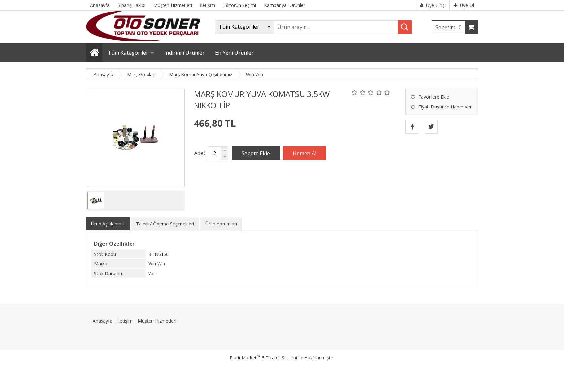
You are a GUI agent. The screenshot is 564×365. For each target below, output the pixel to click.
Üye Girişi (436, 5)
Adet (199, 153)
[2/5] (359, 92)
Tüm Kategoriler (128, 52)
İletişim (125, 321)
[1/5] (355, 92)
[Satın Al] (304, 153)
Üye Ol (467, 5)
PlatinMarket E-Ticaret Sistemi (263, 358)
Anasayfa (102, 321)
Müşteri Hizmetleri (157, 321)
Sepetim (448, 27)
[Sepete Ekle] (256, 153)
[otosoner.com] (143, 40)
